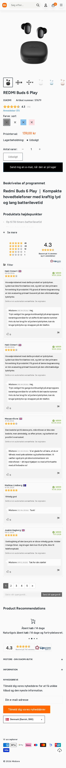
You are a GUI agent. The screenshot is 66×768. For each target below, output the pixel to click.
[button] (27, 647)
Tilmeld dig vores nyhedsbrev (26, 709)
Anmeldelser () (11, 110)
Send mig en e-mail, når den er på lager (33, 167)
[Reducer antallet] (22, 149)
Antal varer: (10, 149)
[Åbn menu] (61, 5)
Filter (10, 264)
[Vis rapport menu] (58, 333)
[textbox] (22, 594)
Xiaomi (7, 100)
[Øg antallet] (39, 149)
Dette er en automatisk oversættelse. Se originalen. (25, 301)
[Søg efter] (37, 5)
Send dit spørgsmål (51, 594)
